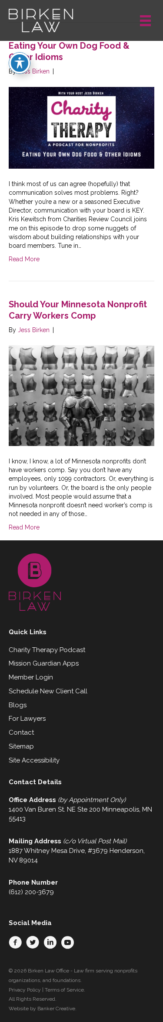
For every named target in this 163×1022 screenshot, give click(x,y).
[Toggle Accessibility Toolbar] (19, 63)
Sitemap (21, 746)
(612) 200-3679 (31, 892)
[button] (15, 942)
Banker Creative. (57, 1008)
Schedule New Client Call (48, 691)
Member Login (31, 677)
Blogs (18, 705)
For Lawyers (27, 718)
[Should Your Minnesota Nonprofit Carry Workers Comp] (81, 395)
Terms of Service (64, 990)
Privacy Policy (25, 990)
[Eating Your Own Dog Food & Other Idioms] (81, 127)
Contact (21, 732)
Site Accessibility (34, 760)
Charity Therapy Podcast (47, 650)
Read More (24, 259)
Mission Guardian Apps (44, 663)
